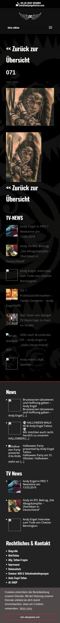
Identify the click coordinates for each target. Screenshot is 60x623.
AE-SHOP (12, 582)
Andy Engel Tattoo (17, 578)
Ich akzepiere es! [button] (30, 617)
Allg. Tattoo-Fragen (18, 560)
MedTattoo (13, 555)
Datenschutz (14, 569)
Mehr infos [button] (26, 608)
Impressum (14, 564)
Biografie (13, 551)
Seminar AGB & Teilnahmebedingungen (28, 573)
